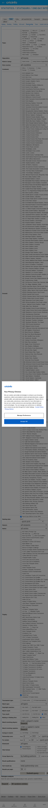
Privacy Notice (9, 409)
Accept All (24, 421)
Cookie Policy (39, 407)
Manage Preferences (24, 415)
